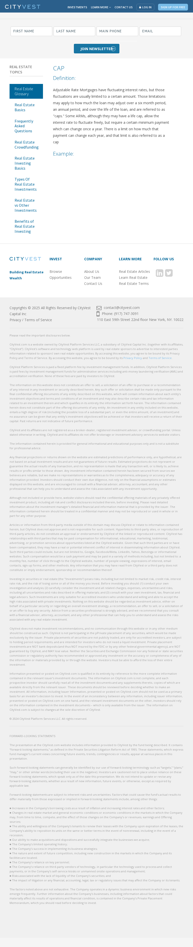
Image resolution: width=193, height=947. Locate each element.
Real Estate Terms (134, 283)
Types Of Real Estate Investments (26, 184)
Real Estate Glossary (24, 91)
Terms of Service (38, 319)
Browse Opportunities (61, 274)
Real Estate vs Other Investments (26, 205)
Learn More (100, 7)
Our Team (92, 277)
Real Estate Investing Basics (25, 163)
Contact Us (124, 7)
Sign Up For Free (173, 7)
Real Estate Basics (25, 107)
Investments (77, 7)
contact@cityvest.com (121, 307)
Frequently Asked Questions (24, 126)
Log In (147, 7)
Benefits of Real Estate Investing (25, 226)
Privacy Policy (132, 358)
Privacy (15, 319)
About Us (91, 271)
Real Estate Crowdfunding (27, 145)
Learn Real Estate (133, 277)
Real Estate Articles (134, 271)
